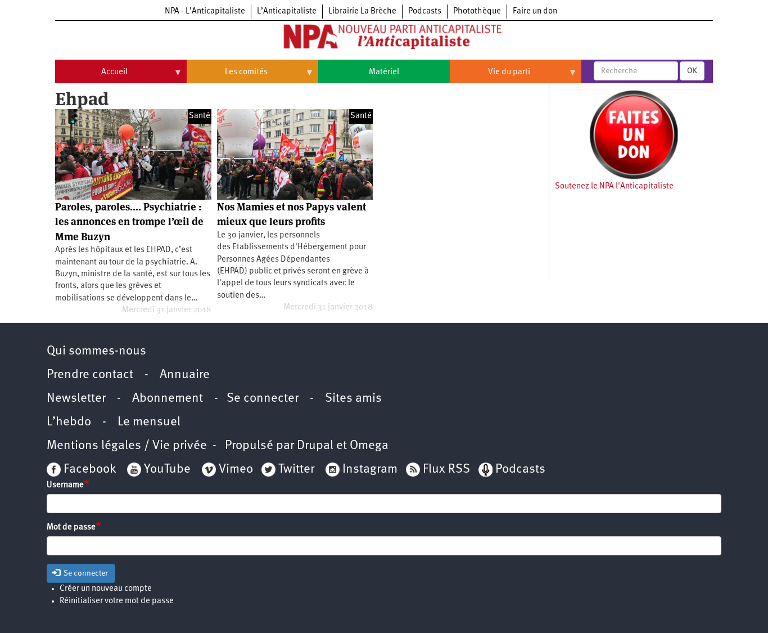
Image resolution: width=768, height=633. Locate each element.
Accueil (91, 76)
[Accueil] (384, 39)
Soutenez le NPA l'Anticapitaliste (614, 186)
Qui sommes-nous (96, 351)
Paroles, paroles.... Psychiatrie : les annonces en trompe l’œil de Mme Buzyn (129, 221)
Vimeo (236, 469)
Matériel (384, 72)
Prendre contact (90, 375)
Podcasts (424, 11)
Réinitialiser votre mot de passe (117, 601)
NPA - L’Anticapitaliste (205, 11)
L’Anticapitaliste (287, 11)
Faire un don (535, 11)
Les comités (227, 76)
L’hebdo (69, 422)
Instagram (369, 469)
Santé (199, 116)
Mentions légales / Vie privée (127, 445)
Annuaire (185, 375)
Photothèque (477, 11)
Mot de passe (71, 527)
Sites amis (353, 398)
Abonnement (167, 398)
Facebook (88, 469)
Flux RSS (446, 469)
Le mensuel (149, 422)
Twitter (296, 469)
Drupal (315, 445)
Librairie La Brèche (362, 11)
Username (65, 485)
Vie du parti (490, 76)
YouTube (166, 469)
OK (692, 71)
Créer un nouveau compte (106, 589)
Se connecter (263, 398)
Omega (369, 445)
